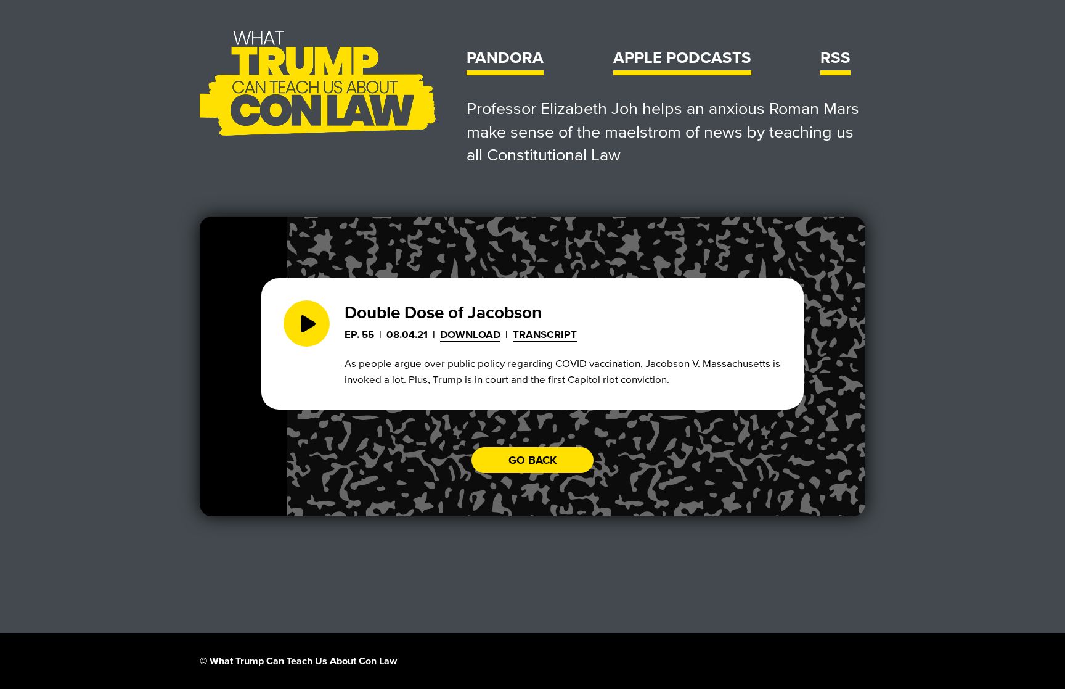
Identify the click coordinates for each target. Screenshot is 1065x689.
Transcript (545, 334)
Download (470, 334)
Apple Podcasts (682, 58)
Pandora (505, 58)
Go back (532, 460)
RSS (835, 58)
